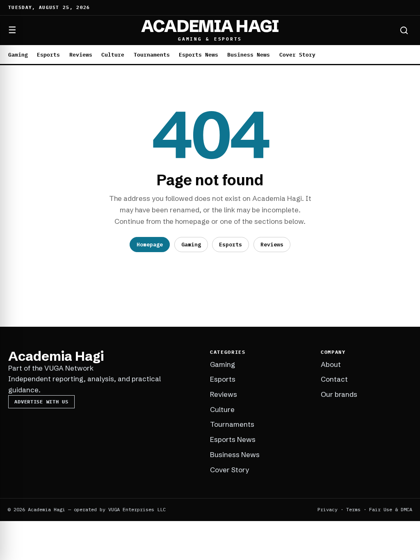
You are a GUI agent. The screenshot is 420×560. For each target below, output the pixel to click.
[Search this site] (404, 30)
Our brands (339, 394)
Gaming (18, 54)
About (331, 364)
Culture (112, 54)
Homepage (150, 244)
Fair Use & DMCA (390, 509)
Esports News (198, 54)
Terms (353, 509)
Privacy (327, 509)
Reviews (80, 54)
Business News (248, 54)
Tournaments (152, 54)
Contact (334, 379)
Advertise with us (41, 401)
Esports (48, 54)
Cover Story (297, 54)
